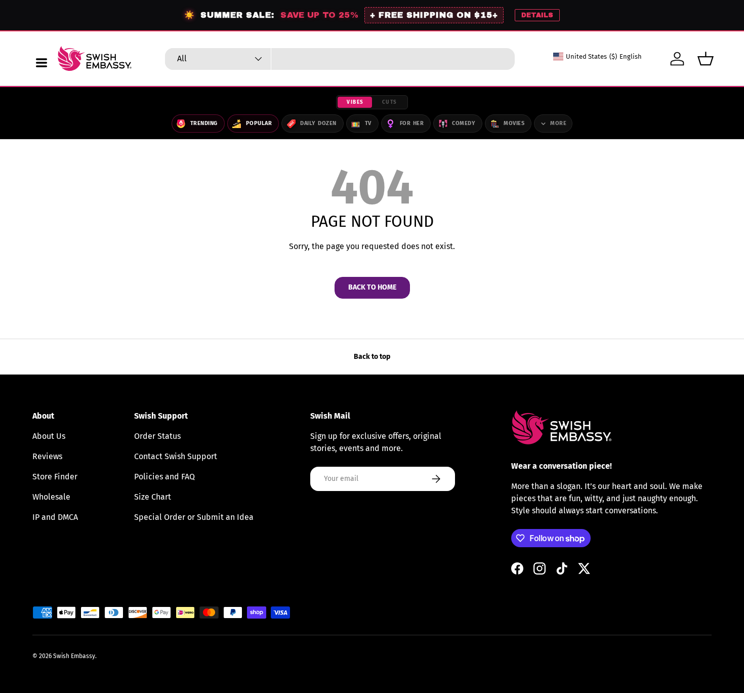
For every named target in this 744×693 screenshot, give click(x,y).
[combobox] (340, 59)
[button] (705, 59)
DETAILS (537, 15)
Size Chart (152, 497)
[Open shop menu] (41, 63)
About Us (48, 436)
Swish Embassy (74, 656)
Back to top (372, 356)
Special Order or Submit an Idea (194, 517)
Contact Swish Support (175, 456)
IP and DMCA (55, 517)
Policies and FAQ (164, 476)
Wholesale (51, 497)
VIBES (355, 102)
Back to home (372, 287)
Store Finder (54, 476)
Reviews (47, 456)
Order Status (157, 436)
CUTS (389, 102)
